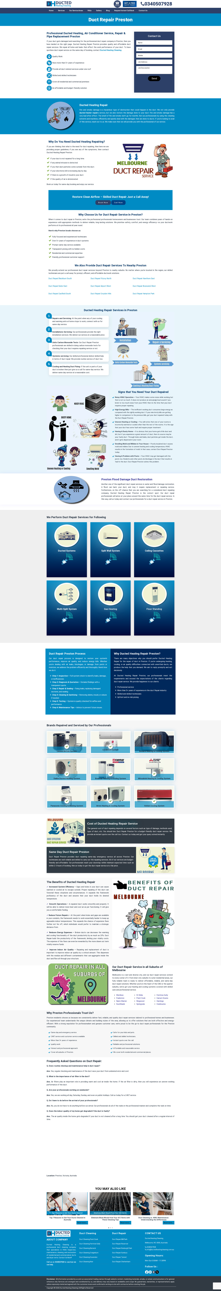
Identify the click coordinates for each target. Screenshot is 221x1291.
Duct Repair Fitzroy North (101, 278)
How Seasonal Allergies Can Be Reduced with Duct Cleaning (153, 1219)
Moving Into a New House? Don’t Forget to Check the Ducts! (110, 1219)
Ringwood (140, 1001)
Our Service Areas (76, 10)
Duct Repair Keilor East (57, 286)
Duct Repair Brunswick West (144, 286)
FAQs (90, 10)
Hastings (160, 1001)
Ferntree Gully (162, 995)
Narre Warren (121, 1001)
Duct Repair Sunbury (119, 1253)
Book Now (103, 203)
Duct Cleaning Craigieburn (88, 1253)
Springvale (140, 1004)
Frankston (120, 998)
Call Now (118, 203)
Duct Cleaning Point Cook (88, 1239)
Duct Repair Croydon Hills (101, 294)
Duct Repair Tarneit (119, 1257)
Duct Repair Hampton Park (143, 294)
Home (51, 10)
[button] (171, 1210)
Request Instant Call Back (124, 10)
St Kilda (139, 995)
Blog (108, 10)
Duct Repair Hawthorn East (144, 278)
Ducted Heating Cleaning (69, 1288)
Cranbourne (161, 1004)
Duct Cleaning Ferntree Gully (89, 1244)
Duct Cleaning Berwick (87, 1248)
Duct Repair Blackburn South (60, 278)
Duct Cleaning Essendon (88, 1257)
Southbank (120, 1004)
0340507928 (158, 4)
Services (61, 10)
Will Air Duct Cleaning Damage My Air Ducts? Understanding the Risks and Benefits (67, 1219)
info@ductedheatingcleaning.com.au (160, 1250)
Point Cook (140, 998)
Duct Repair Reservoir (120, 1244)
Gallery (99, 10)
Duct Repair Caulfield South (59, 294)
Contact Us (143, 10)
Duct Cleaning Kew (86, 1262)
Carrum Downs (162, 998)
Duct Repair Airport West (101, 286)
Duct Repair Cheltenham (121, 1262)
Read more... (82, 1223)
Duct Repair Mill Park (119, 1239)
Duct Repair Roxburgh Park (122, 1248)
